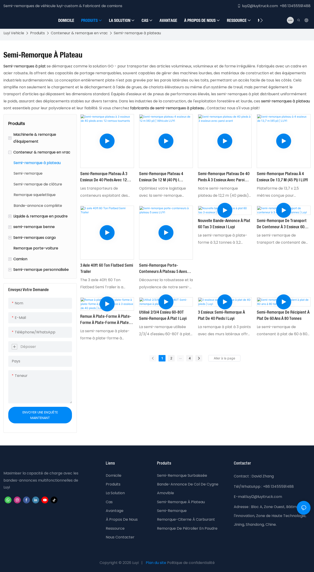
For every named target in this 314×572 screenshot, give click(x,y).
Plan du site (156, 562)
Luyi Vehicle (13, 33)
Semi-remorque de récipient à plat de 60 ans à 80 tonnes (283, 316)
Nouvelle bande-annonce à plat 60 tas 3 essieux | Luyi (224, 224)
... (180, 357)
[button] (261, 20)
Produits (37, 33)
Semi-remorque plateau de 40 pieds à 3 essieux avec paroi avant (223, 177)
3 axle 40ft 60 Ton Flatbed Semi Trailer (106, 269)
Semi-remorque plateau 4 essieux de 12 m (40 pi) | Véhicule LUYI (161, 177)
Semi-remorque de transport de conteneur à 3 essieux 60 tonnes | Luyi (282, 224)
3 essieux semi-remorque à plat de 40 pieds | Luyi (221, 316)
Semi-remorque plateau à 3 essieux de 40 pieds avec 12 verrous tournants (103, 177)
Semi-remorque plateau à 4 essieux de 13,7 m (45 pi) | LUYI (282, 177)
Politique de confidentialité (191, 562)
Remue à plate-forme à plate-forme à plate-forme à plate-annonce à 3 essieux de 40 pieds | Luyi (105, 320)
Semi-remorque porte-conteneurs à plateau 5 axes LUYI (163, 269)
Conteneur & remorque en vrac (79, 33)
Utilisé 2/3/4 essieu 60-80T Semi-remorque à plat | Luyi (163, 316)
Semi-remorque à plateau (137, 33)
